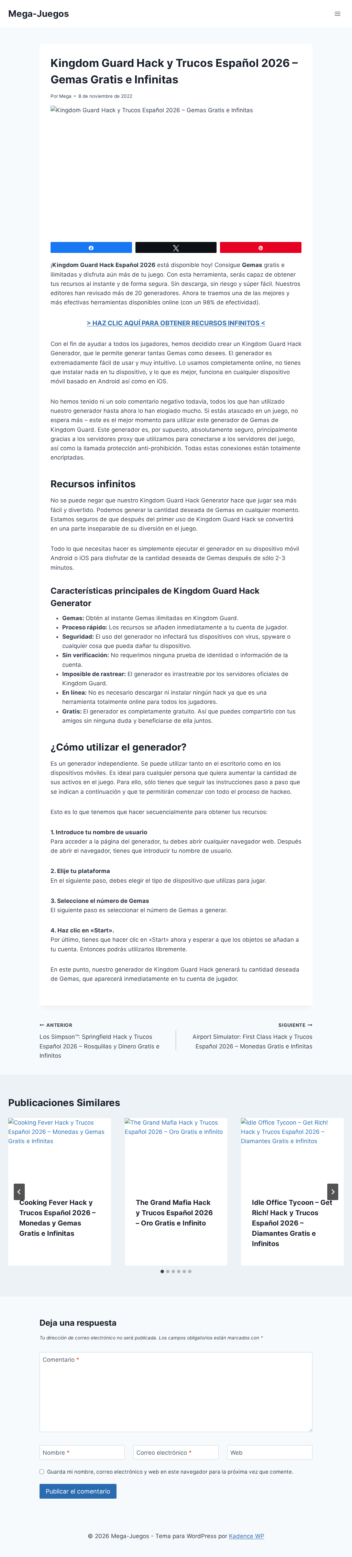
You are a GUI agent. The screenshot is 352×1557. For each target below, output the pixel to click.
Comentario (61, 1359)
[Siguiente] (332, 1192)
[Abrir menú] (337, 13)
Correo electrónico (164, 1452)
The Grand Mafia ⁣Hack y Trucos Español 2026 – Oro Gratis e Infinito (174, 1212)
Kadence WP (246, 1536)
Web (236, 1452)
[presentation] (59, 1152)
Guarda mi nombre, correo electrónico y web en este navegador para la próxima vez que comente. (170, 1471)
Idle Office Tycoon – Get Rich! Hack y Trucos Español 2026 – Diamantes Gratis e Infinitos (292, 1223)
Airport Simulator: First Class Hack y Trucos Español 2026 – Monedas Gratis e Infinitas (252, 1036)
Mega (65, 96)
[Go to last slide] (19, 1192)
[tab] (162, 1271)
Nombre (56, 1452)
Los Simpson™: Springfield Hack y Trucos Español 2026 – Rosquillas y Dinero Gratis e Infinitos (100, 1040)
